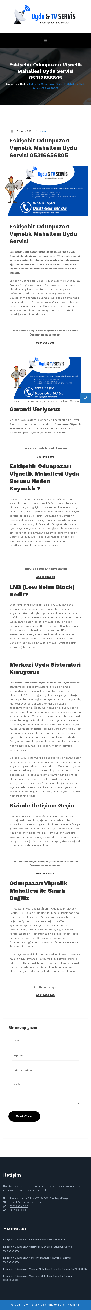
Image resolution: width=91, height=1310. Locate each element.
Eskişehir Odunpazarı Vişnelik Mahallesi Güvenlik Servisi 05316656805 (45, 1269)
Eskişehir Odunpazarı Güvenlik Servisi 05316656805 (34, 1239)
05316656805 (45, 456)
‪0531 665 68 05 (19, 1210)
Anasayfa (11, 84)
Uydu (23, 84)
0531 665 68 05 (19, 1206)
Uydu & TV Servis (67, 1304)
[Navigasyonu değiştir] (45, 40)
